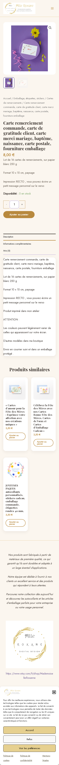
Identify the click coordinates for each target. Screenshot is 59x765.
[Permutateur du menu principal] (52, 8)
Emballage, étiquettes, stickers (29, 98)
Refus (29, 739)
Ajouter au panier (19, 214)
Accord (30, 730)
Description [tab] (8, 236)
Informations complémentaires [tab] (17, 243)
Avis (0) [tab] (6, 250)
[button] (54, 692)
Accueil (7, 98)
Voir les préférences (29, 748)
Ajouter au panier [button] (14, 436)
